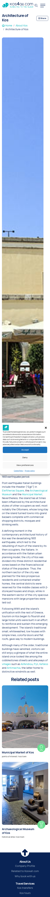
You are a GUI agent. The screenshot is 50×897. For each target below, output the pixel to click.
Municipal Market (32, 494)
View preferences (25, 465)
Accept (25, 449)
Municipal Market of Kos (18, 752)
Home (8, 25)
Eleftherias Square (13, 490)
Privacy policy (30, 471)
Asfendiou (27, 664)
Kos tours (25, 893)
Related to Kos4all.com (25, 871)
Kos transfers (25, 887)
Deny (25, 457)
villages (6, 664)
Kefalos (43, 664)
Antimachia (13, 667)
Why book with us (25, 876)
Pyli (36, 664)
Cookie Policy (18, 471)
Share (43, 18)
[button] (45, 427)
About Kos (22, 25)
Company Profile (25, 866)
